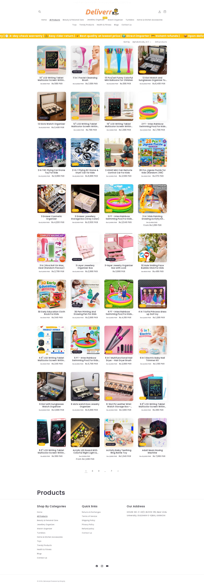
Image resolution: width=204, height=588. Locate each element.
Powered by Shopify (58, 581)
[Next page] (118, 471)
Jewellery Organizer (45, 524)
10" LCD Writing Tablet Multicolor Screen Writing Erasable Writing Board (51, 79)
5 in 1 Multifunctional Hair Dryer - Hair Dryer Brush (118, 359)
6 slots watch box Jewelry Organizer (85, 405)
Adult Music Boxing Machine (152, 451)
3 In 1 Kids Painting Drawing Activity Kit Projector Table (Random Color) (152, 217)
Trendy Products (44, 545)
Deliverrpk (47, 581)
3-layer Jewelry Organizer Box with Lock (119, 266)
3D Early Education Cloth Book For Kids (51, 313)
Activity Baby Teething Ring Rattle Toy (118, 451)
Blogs (39, 553)
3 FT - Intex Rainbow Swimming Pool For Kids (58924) (119, 217)
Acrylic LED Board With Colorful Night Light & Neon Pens (85, 451)
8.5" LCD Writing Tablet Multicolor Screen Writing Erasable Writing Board (51, 451)
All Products (42, 516)
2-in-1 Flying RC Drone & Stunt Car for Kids (85, 171)
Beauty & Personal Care (47, 520)
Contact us (42, 558)
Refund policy (88, 528)
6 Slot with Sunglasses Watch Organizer (51, 405)
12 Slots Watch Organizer (51, 124)
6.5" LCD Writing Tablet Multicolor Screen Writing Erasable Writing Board (152, 405)
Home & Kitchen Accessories (50, 537)
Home (39, 512)
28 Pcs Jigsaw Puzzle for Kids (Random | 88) (152, 171)
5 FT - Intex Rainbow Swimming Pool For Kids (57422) (85, 359)
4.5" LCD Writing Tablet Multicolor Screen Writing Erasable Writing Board (51, 359)
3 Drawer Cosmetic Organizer (51, 217)
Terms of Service (89, 516)
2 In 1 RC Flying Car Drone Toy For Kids (51, 171)
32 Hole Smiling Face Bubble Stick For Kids (152, 266)
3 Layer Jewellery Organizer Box (85, 266)
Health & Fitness (44, 549)
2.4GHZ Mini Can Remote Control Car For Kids (118, 171)
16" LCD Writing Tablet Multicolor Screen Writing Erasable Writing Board (119, 125)
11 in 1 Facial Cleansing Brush (85, 79)
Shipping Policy (88, 520)
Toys (39, 541)
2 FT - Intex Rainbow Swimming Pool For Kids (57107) (152, 125)
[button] (39, 11)
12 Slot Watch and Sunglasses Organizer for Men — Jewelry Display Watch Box (152, 79)
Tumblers (41, 533)
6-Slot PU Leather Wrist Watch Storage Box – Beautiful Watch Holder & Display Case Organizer (119, 405)
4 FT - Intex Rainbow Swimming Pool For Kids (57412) (119, 313)
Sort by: (127, 42)
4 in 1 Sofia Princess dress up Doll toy (152, 313)
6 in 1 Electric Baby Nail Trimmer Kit (152, 359)
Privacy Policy (88, 524)
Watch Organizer (44, 528)
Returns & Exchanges (91, 512)
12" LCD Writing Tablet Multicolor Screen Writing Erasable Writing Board (85, 125)
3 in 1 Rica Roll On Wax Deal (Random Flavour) (51, 266)
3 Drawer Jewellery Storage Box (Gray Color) (85, 217)
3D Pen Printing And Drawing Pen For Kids (85, 313)
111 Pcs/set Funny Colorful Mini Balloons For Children (119, 79)
